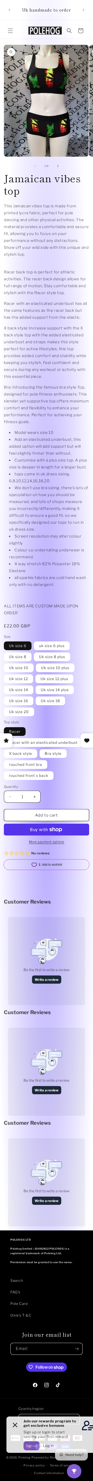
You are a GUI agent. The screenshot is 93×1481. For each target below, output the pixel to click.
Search (16, 1280)
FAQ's (15, 1292)
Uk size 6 (17, 645)
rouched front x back (28, 775)
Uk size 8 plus (52, 656)
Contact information (49, 1473)
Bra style (53, 753)
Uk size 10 (18, 668)
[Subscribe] (76, 1349)
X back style (20, 753)
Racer (14, 731)
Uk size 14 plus (55, 690)
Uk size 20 (19, 712)
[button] (10, 30)
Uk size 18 (50, 701)
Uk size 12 (18, 679)
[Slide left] (35, 166)
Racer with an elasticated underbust (43, 742)
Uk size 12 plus (54, 679)
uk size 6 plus (52, 645)
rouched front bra (25, 764)
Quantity (11, 787)
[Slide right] (58, 166)
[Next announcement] (83, 10)
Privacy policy (34, 1465)
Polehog (24, 1457)
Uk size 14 (18, 690)
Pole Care (19, 1303)
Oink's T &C (21, 1315)
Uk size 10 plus (55, 668)
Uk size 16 (18, 701)
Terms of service (62, 1465)
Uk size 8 (17, 656)
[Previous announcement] (9, 10)
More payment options (46, 842)
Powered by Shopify (46, 1457)
